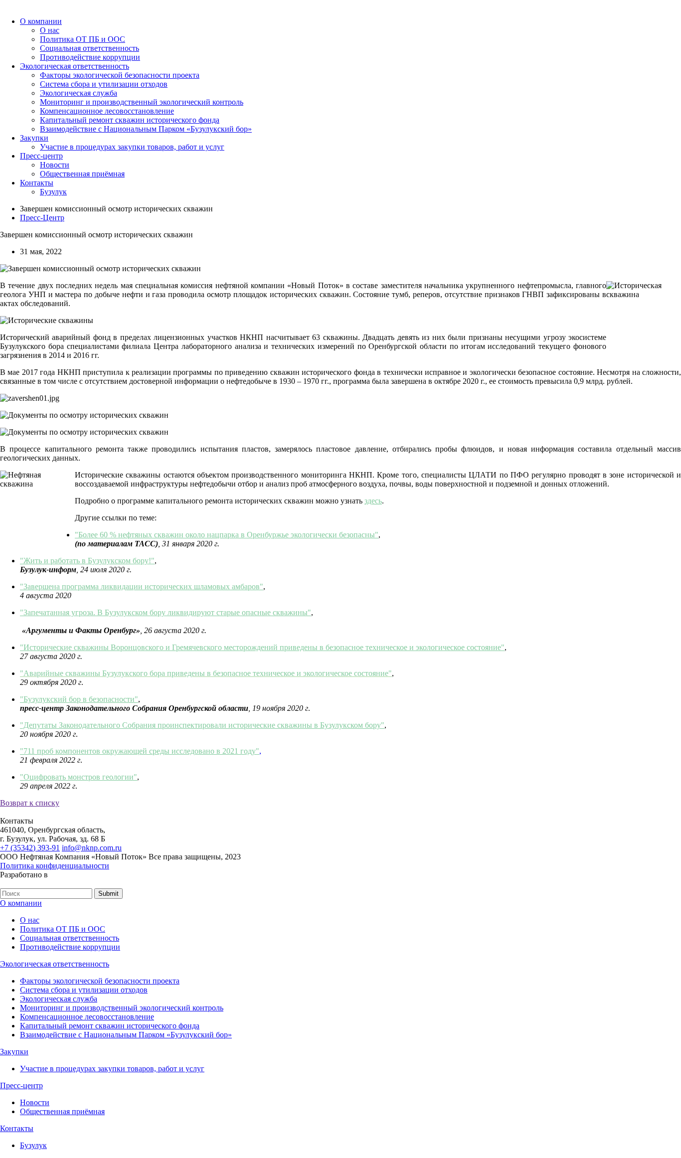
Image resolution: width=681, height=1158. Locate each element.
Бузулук (53, 191)
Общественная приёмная (82, 173)
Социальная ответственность (89, 48)
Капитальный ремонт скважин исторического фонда (129, 120)
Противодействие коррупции (90, 57)
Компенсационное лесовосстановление (107, 111)
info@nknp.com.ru (92, 847)
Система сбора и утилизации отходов (104, 84)
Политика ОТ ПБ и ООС (82, 39)
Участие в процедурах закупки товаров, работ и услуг (132, 147)
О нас (49, 30)
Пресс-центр (41, 156)
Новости (54, 165)
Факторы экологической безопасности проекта (119, 75)
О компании (41, 21)
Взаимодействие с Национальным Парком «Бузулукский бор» (146, 129)
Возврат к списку (29, 803)
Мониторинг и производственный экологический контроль (141, 102)
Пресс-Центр (42, 217)
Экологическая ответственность (74, 66)
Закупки (34, 138)
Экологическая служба (78, 93)
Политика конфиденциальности (54, 865)
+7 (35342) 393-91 (30, 847)
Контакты (36, 182)
